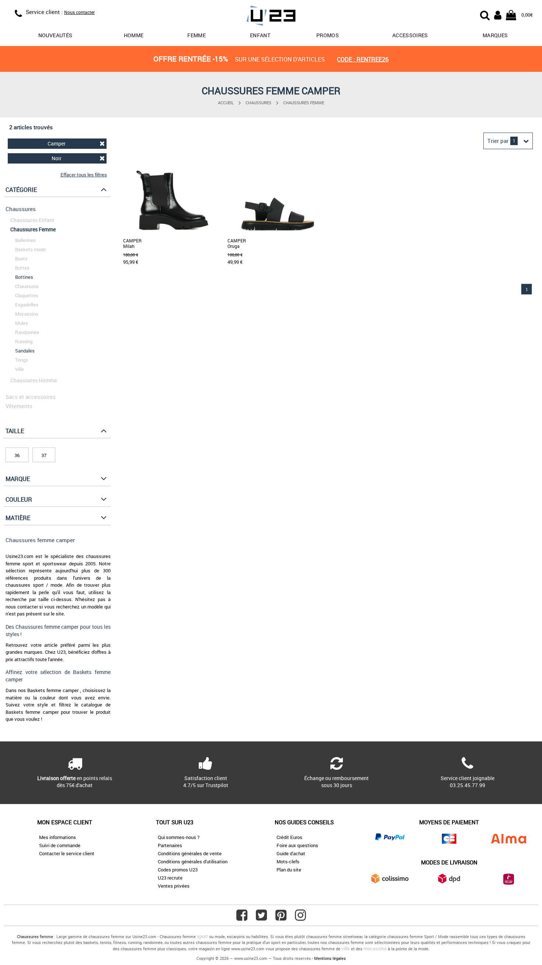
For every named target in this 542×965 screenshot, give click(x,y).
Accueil (226, 102)
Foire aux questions (297, 845)
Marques (495, 35)
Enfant (260, 35)
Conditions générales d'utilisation (192, 861)
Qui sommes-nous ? (178, 837)
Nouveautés (55, 35)
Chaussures (258, 102)
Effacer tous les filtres (83, 174)
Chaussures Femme (303, 102)
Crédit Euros (289, 837)
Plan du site (289, 869)
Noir (57, 158)
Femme (196, 35)
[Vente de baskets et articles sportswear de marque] (271, 17)
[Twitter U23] (261, 918)
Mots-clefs (288, 861)
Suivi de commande (59, 845)
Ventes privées (174, 885)
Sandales (25, 350)
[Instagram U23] (300, 918)
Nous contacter (79, 12)
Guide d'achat (291, 853)
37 (43, 455)
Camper (57, 143)
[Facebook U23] (242, 918)
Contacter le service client (66, 853)
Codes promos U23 (178, 869)
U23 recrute (170, 877)
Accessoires (410, 35)
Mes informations (57, 837)
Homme (134, 35)
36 (17, 455)
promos (327, 35)
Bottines (24, 277)
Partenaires (170, 845)
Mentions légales (330, 958)
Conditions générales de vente (190, 853)
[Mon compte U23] (497, 14)
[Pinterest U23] (281, 918)
